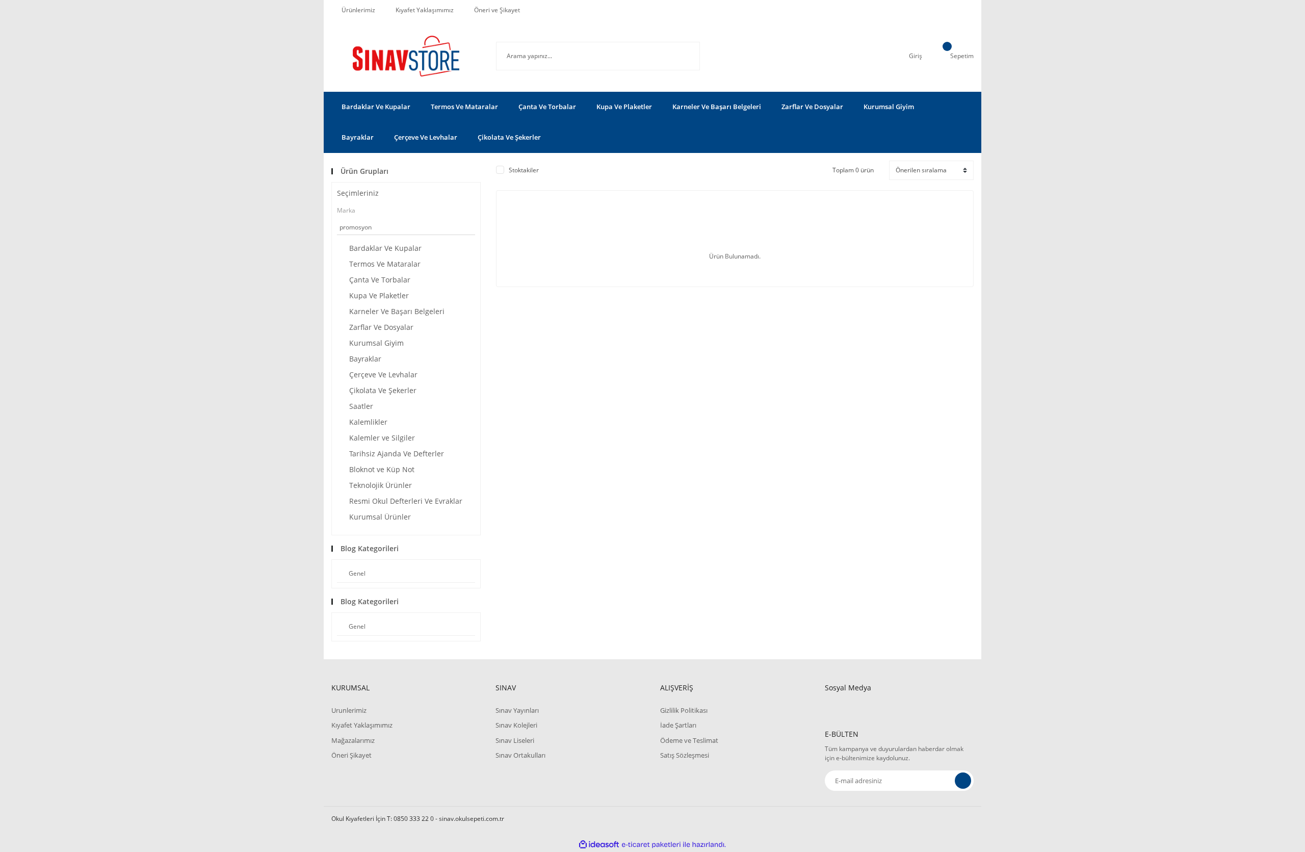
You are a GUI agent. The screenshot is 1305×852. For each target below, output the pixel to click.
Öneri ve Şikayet (497, 10)
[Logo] (406, 56)
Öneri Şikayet (351, 755)
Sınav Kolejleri (516, 725)
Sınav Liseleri (514, 740)
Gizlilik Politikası (684, 710)
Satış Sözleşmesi (684, 755)
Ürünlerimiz (358, 10)
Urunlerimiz (349, 710)
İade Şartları (678, 725)
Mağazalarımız (353, 740)
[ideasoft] (599, 844)
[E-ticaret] (651, 844)
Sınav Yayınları (517, 710)
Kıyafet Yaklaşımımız (425, 10)
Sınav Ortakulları (520, 755)
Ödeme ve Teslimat (689, 740)
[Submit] (963, 780)
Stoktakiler (524, 170)
